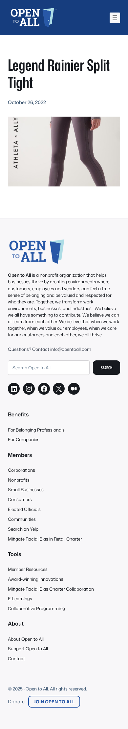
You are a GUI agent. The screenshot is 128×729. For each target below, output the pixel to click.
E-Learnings (20, 598)
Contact (16, 658)
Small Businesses (26, 489)
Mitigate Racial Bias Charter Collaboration (51, 589)
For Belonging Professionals (36, 430)
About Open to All (26, 639)
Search (106, 367)
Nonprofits (19, 480)
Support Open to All (28, 648)
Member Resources (28, 569)
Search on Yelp (23, 529)
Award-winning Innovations (35, 579)
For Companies (23, 439)
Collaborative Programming (36, 608)
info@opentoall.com (70, 349)
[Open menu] (115, 18)
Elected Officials (24, 509)
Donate (16, 701)
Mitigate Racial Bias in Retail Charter (45, 539)
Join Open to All (54, 701)
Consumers (20, 499)
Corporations (21, 470)
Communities (22, 519)
